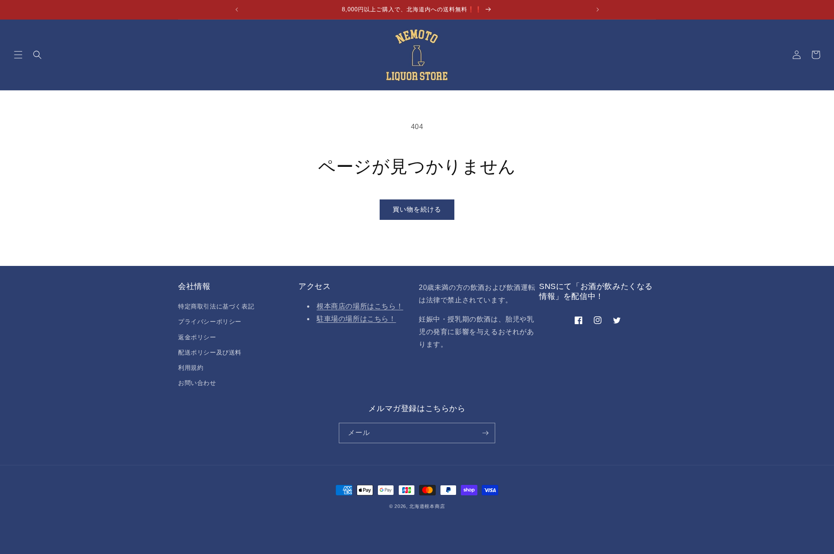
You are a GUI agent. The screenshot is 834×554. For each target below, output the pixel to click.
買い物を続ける (417, 209)
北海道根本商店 (427, 506)
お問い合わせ (197, 382)
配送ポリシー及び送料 (210, 352)
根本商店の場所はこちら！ (360, 306)
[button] (18, 54)
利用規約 (190, 367)
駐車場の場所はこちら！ (356, 318)
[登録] (485, 433)
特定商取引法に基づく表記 (216, 306)
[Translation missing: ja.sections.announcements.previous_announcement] (236, 9)
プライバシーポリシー (210, 321)
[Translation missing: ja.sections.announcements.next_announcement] (597, 9)
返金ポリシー (197, 337)
